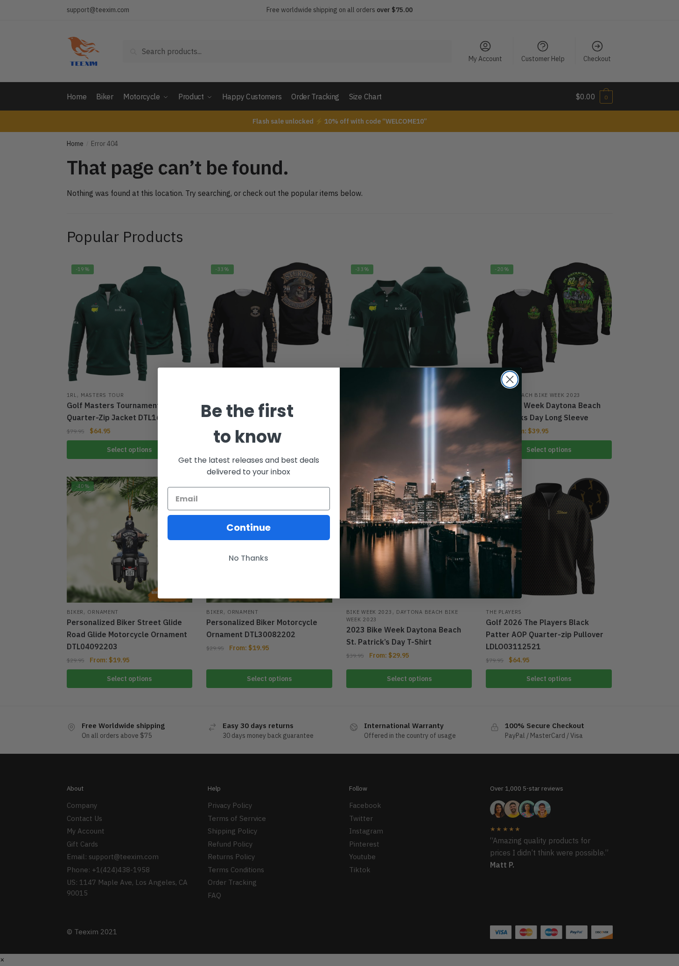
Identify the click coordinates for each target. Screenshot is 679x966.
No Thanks (248, 558)
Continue (248, 527)
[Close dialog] (510, 379)
